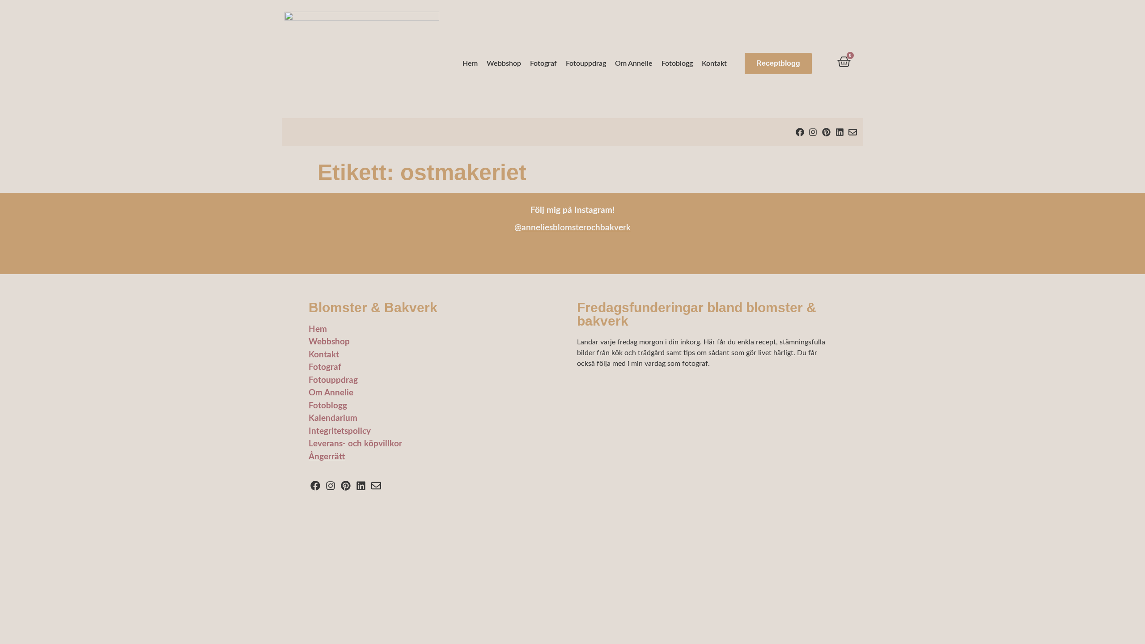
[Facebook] (800, 132)
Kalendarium (333, 418)
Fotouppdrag (586, 63)
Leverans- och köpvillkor (355, 444)
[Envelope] (853, 132)
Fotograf (543, 63)
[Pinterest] (826, 132)
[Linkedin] (840, 132)
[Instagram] (813, 132)
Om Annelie (634, 63)
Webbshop (504, 63)
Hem (470, 63)
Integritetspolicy (340, 431)
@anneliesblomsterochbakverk (572, 228)
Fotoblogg (677, 63)
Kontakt (714, 63)
